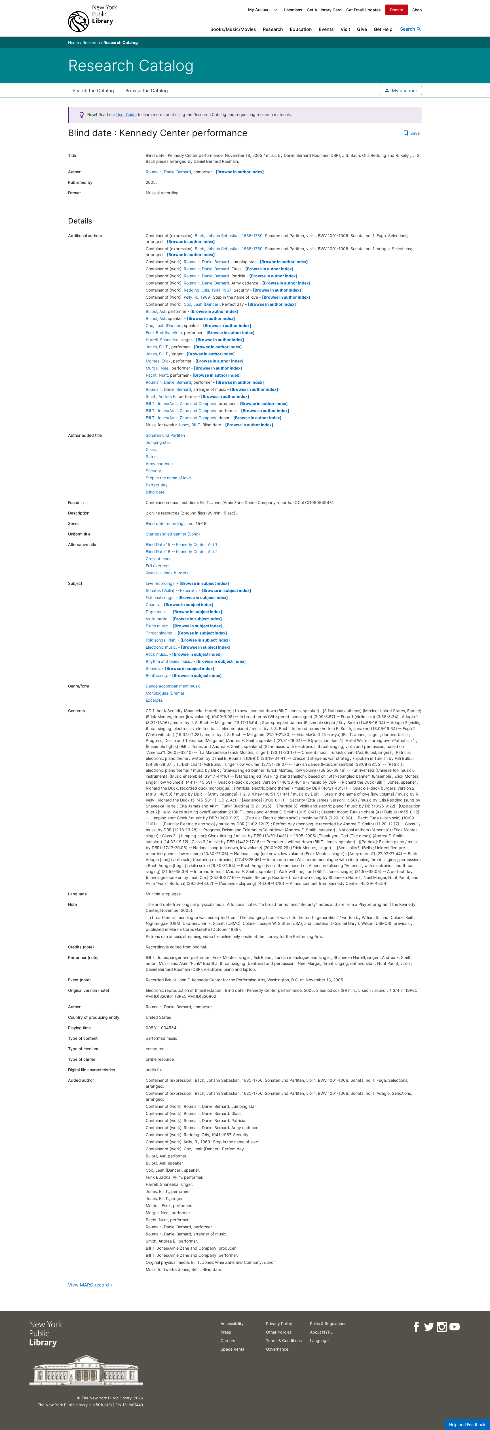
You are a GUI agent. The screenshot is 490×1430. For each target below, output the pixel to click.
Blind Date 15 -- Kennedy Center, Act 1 (181, 544)
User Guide (126, 114)
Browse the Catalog (146, 90)
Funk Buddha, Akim (164, 332)
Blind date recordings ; (167, 523)
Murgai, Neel (157, 368)
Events (326, 29)
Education (301, 29)
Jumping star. (158, 442)
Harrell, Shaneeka (162, 339)
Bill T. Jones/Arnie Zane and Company (181, 403)
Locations (293, 9)
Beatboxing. (157, 675)
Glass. (151, 449)
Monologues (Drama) (165, 693)
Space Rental (233, 1349)
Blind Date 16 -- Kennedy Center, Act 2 (181, 551)
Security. (154, 470)
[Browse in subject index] (204, 583)
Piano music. (157, 625)
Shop (417, 9)
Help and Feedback (467, 1424)
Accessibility (232, 1323)
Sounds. (153, 668)
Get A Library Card (324, 9)
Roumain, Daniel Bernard (168, 171)
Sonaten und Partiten (165, 435)
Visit (345, 29)
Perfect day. (157, 484)
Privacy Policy (279, 1323)
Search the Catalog (93, 90)
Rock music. (157, 654)
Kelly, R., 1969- (198, 297)
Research (273, 29)
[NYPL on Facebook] (416, 1327)
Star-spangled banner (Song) (173, 533)
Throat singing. (160, 632)
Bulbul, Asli (156, 311)
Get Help (383, 29)
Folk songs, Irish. (161, 640)
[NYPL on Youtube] (454, 1327)
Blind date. (156, 492)
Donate (396, 9)
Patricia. (153, 456)
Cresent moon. (159, 558)
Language (319, 1340)
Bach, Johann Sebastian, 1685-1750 (229, 235)
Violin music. (157, 618)
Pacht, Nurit (157, 375)
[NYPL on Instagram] (441, 1327)
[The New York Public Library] (92, 18)
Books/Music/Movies (233, 29)
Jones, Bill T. (157, 346)
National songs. (160, 597)
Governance (277, 1349)
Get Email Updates (363, 9)
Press (226, 1332)
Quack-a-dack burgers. (167, 572)
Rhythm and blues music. (169, 661)
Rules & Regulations (328, 1323)
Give (362, 29)
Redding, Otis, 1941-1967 (207, 290)
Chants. (153, 604)
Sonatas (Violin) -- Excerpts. (172, 590)
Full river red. (158, 565)
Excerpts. (154, 700)
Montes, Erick (158, 360)
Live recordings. (161, 583)
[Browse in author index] (240, 171)
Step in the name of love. (169, 477)
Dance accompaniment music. (174, 686)
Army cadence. (160, 463)
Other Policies (279, 1332)
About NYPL (321, 1332)
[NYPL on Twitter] (428, 1327)
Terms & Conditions (284, 1340)
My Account (259, 9)
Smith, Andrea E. (161, 396)
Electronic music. (161, 647)
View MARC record (88, 1285)
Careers (228, 1340)
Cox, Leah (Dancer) (202, 304)
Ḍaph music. (157, 611)
